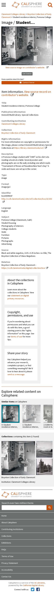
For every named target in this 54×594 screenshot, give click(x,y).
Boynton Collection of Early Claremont (18, 133)
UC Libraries (39, 582)
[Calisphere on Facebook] (38, 589)
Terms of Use (7, 556)
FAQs (4, 549)
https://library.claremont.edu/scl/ (29, 148)
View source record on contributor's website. (26, 93)
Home (4, 515)
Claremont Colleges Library (14, 14)
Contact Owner (28, 82)
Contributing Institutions (12, 529)
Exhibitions (6, 542)
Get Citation (27, 73)
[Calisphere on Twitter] (32, 589)
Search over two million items (17, 503)
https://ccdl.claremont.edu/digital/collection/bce (23, 268)
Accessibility (7, 569)
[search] (50, 5)
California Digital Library (33, 585)
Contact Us (6, 576)
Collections (6, 536)
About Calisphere (9, 522)
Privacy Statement (10, 563)
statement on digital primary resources (18, 297)
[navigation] (4, 5)
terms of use (16, 336)
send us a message (16, 374)
